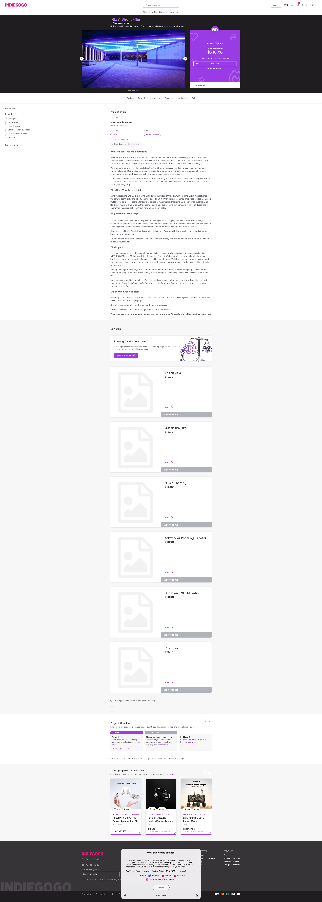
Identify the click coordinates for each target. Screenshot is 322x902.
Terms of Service (103, 894)
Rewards (9, 114)
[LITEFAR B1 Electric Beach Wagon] (196, 794)
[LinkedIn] (98, 865)
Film (113, 135)
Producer (11, 137)
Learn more (163, 744)
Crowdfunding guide (186, 727)
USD (274, 5)
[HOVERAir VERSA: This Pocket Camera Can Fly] (125, 794)
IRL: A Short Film (125, 19)
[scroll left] (82, 59)
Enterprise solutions (232, 865)
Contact (201, 855)
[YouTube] (91, 865)
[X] (87, 865)
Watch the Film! (14, 122)
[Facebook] (83, 865)
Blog (200, 862)
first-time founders (152, 135)
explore (172, 774)
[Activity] (298, 5)
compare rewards (125, 355)
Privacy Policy (87, 894)
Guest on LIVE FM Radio (17, 133)
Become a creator (231, 862)
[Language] (286, 5)
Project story (10, 109)
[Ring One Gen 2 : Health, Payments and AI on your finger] (161, 794)
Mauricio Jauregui (121, 23)
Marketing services (232, 858)
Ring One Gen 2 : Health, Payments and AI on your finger (160, 821)
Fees (226, 855)
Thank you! (12, 118)
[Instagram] (95, 865)
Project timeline (11, 145)
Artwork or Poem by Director (19, 130)
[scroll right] (185, 59)
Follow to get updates (121, 748)
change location (172, 12)
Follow (215, 64)
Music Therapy (14, 126)
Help (171, 727)
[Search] (146, 5)
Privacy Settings (119, 894)
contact (123, 126)
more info (114, 126)
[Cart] (292, 5)
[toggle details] (141, 834)
